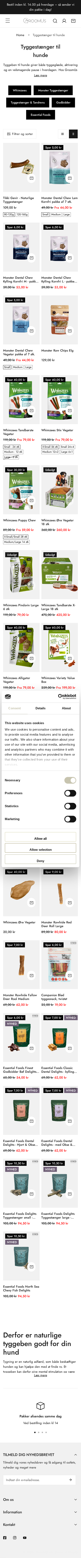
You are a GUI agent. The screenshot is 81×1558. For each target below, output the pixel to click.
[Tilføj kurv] (31, 178)
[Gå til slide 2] (38, 1432)
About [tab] (66, 708)
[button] (73, 20)
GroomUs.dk (44, 1552)
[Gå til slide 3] (42, 1432)
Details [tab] (41, 708)
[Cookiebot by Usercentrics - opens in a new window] (58, 696)
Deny (40, 861)
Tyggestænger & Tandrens (28, 102)
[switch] (70, 793)
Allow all (40, 838)
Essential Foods (40, 115)
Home (20, 35)
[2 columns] (73, 134)
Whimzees (20, 90)
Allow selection (40, 849)
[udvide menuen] (7, 20)
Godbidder (63, 102)
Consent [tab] (14, 708)
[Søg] (55, 20)
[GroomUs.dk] (34, 20)
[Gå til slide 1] (35, 1432)
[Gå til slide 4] (46, 1432)
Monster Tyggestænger (53, 90)
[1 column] (62, 134)
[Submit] (70, 1480)
